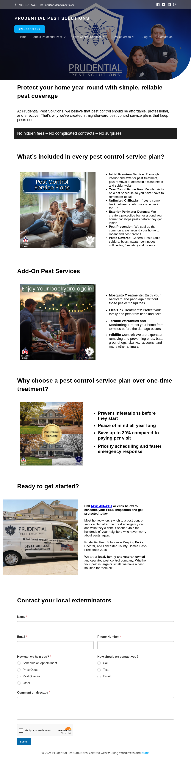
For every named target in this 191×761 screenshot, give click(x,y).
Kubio (145, 753)
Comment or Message (33, 692)
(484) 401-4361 (101, 506)
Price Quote (30, 669)
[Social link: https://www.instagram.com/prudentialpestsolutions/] (174, 4)
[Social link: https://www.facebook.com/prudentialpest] (157, 4)
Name (22, 616)
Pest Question (32, 676)
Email (22, 636)
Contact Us (165, 37)
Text (105, 669)
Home (22, 37)
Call (105, 663)
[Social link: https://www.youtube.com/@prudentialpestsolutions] (168, 4)
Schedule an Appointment (40, 663)
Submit (24, 741)
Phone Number (109, 636)
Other (26, 683)
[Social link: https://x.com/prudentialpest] (162, 4)
